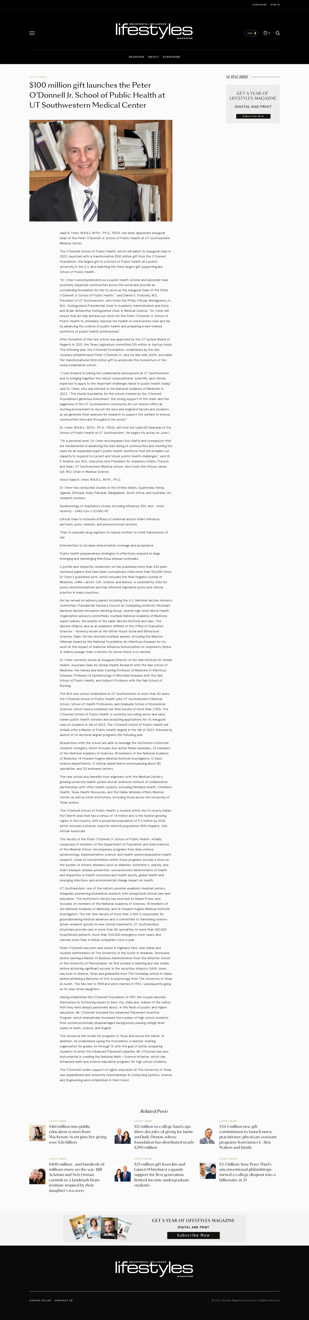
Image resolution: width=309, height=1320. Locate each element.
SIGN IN (275, 4)
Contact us (64, 1300)
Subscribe (260, 4)
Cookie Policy (40, 1300)
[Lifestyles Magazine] (155, 30)
